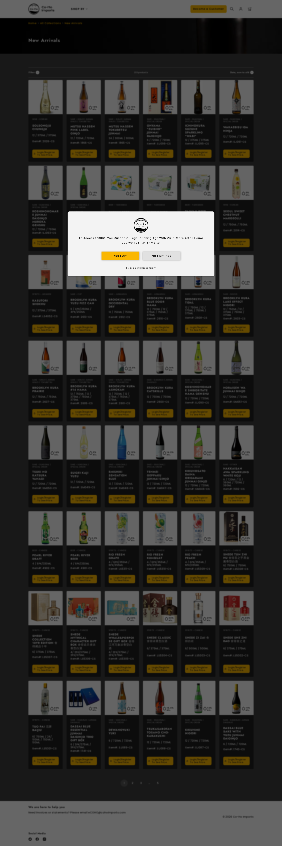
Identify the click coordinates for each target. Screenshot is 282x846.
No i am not (161, 256)
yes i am (120, 256)
